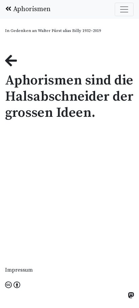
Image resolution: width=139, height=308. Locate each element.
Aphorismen (31, 9)
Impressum (19, 270)
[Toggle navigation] (124, 9)
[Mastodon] (131, 296)
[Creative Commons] (12, 285)
